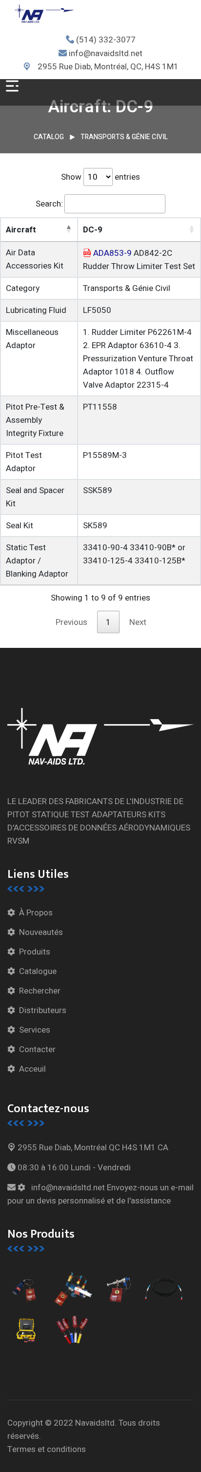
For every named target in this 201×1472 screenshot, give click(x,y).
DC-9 (92, 230)
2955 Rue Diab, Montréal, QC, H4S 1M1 (107, 67)
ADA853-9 (112, 253)
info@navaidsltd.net (105, 53)
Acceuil (32, 1069)
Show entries (100, 177)
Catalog (49, 137)
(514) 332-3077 (106, 40)
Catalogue (38, 971)
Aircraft (21, 230)
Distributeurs (42, 1010)
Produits (34, 952)
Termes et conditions (46, 1449)
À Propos (36, 913)
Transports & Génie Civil (124, 137)
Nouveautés (41, 932)
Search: (49, 204)
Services (34, 1030)
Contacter (37, 1049)
